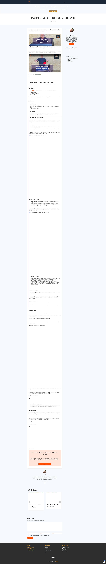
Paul (51, 21)
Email (41, 533)
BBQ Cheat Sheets (68, 1)
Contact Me (46, 551)
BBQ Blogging (74, 1)
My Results (68, 62)
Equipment (69, 60)
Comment (29, 522)
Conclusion (68, 64)
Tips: (68, 63)
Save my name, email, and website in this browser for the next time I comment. (39, 535)
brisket (33, 90)
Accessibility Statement (65, 547)
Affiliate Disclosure (65, 549)
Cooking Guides (53, 19)
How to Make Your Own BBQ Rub (53, 504)
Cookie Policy (64, 548)
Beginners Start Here (44, 1)
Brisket (32, 448)
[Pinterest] (54, 557)
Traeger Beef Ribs (38, 74)
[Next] (60, 502)
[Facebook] (51, 557)
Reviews (61, 1)
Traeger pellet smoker (53, 84)
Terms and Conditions (65, 551)
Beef (30, 448)
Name (29, 533)
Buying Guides (57, 1)
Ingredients (69, 59)
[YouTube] (53, 557)
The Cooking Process (70, 61)
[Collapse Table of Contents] (77, 56)
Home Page (46, 547)
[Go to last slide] (29, 502)
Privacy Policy (64, 550)
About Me (46, 548)
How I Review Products (48, 550)
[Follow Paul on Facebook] (45, 483)
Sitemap (46, 552)
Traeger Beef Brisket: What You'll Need (72, 58)
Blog (64, 1)
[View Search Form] (78, 2)
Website (53, 533)
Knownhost (56, 561)
